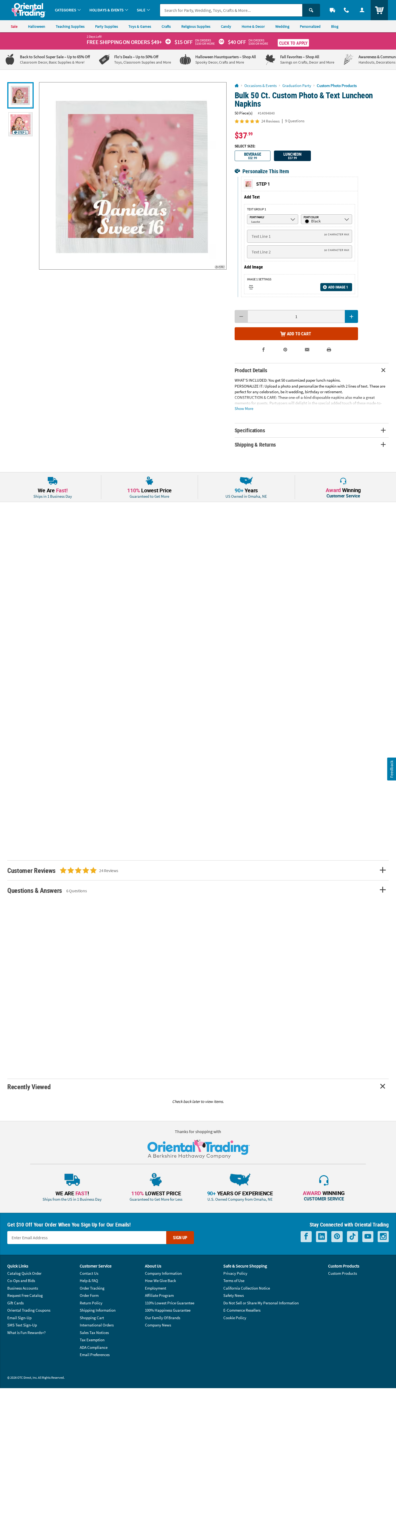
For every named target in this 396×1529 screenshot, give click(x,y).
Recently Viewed (28, 1086)
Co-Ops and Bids (21, 1280)
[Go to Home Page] (237, 85)
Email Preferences (95, 1354)
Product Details (251, 370)
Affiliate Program (159, 1295)
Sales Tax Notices (94, 1332)
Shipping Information (98, 1310)
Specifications (250, 430)
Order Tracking (92, 1288)
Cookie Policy (234, 1317)
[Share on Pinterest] (285, 349)
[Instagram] (383, 1236)
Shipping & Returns (255, 444)
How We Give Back (160, 1280)
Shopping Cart (92, 1317)
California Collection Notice (246, 1288)
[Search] (311, 10)
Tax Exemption (92, 1339)
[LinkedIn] (321, 1236)
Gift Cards (15, 1302)
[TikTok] (352, 1236)
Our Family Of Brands (162, 1317)
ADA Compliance (93, 1347)
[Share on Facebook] (263, 349)
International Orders (97, 1325)
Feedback (391, 769)
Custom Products (342, 1273)
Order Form (89, 1295)
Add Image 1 (338, 287)
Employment (155, 1288)
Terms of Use (233, 1280)
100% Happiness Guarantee (167, 1310)
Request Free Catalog (25, 1295)
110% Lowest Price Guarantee (169, 1302)
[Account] (362, 10)
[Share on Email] (307, 349)
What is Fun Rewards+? (26, 1332)
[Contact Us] (346, 10)
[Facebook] (306, 1236)
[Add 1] (351, 316)
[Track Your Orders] (332, 10)
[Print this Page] (329, 349)
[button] (132, 175)
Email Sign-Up (19, 1317)
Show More (244, 408)
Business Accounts (22, 1288)
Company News (158, 1325)
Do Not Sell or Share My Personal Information (261, 1302)
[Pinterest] (337, 1236)
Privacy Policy (235, 1273)
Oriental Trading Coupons (28, 1310)
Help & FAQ (89, 1280)
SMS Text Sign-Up (22, 1325)
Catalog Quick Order (24, 1273)
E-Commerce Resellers (241, 1310)
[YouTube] (367, 1236)
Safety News (233, 1295)
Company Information (163, 1273)
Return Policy (91, 1302)
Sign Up (180, 1238)
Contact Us (89, 1273)
